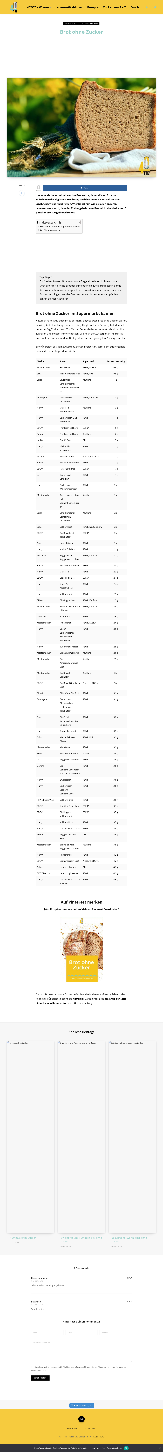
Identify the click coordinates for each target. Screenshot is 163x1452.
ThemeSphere (97, 1437)
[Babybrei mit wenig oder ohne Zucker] (132, 1137)
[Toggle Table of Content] (77, 222)
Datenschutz (73, 1429)
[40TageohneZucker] (14, 7)
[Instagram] (81, 1419)
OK (126, 1448)
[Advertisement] (81, 58)
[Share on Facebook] (21, 193)
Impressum (91, 1429)
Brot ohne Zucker (108, 320)
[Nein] (160, 1448)
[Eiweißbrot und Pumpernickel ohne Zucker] (81, 1137)
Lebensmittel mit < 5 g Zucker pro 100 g (81, 24)
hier (54, 298)
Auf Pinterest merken (50, 230)
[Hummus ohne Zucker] (30, 1137)
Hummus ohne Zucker (23, 1237)
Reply (129, 1278)
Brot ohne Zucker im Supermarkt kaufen (60, 226)
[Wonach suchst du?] (153, 7)
